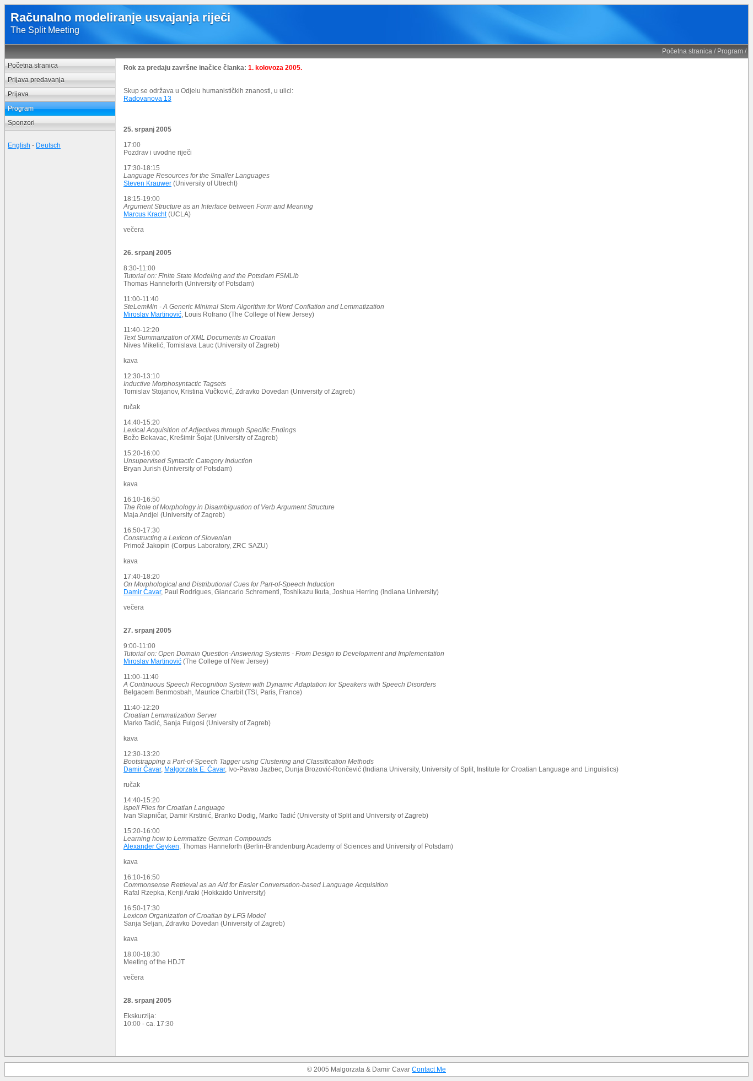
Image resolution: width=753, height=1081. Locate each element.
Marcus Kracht (144, 214)
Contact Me (429, 1069)
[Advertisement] (60, 322)
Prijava (18, 94)
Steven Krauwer (147, 183)
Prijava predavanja (36, 80)
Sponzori (21, 123)
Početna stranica (687, 51)
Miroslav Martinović (152, 314)
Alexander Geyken (151, 846)
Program (730, 51)
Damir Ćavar (142, 592)
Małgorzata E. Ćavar (194, 769)
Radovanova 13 (147, 98)
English (19, 145)
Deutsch (48, 145)
